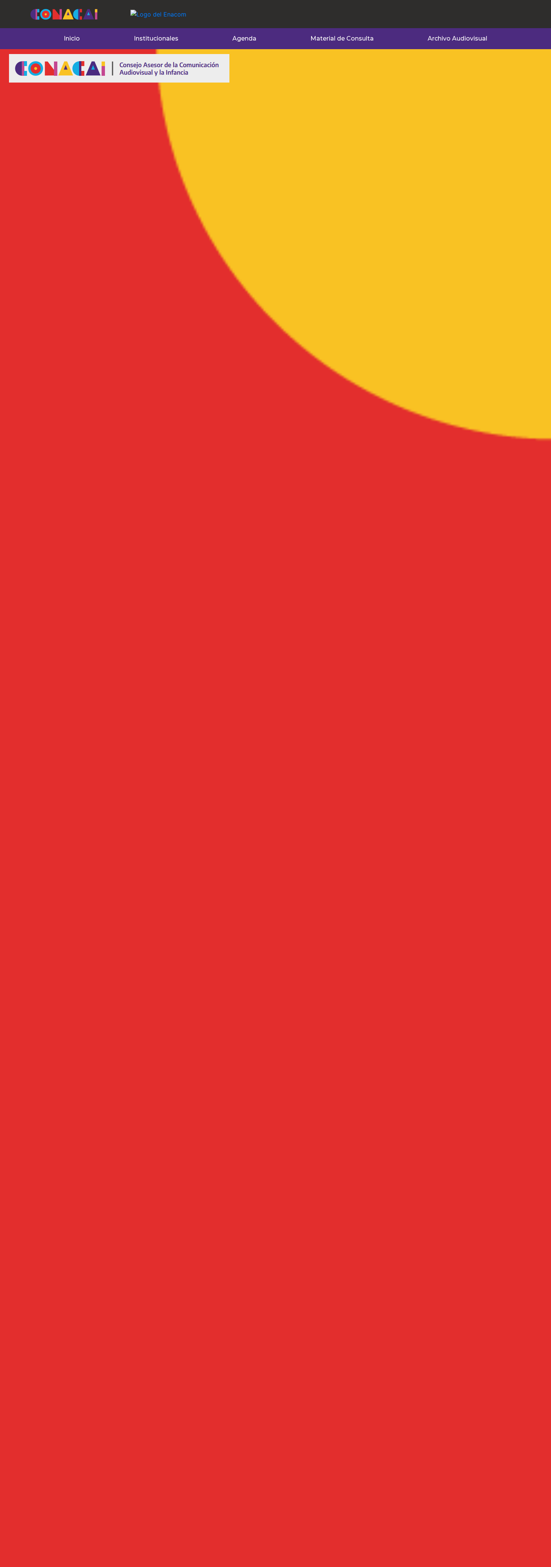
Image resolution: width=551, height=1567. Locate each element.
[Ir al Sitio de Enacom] (143, 10)
